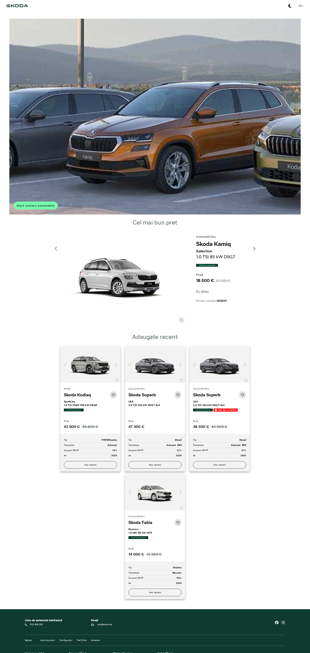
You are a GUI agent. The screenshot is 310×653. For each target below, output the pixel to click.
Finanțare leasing (121, 635)
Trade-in (117, 644)
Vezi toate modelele (35, 632)
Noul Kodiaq (31, 649)
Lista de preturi (47, 619)
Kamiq (28, 643)
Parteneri (117, 638)
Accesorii (95, 619)
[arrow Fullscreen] (182, 243)
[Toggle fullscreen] (117, 359)
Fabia (27, 636)
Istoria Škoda (75, 638)
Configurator (66, 619)
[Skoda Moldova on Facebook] (278, 601)
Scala (27, 639)
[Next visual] (254, 245)
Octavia (28, 646)
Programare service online (169, 635)
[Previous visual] (56, 245)
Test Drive (82, 619)
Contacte (73, 635)
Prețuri (116, 641)
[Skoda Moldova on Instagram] (283, 601)
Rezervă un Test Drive (79, 641)
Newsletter (74, 644)
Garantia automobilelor (168, 638)
